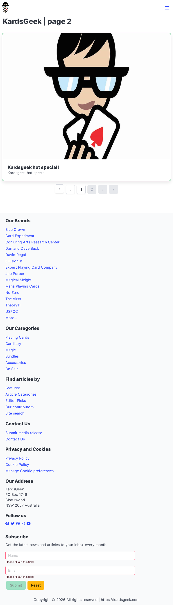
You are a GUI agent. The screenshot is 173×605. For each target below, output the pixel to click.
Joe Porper (14, 273)
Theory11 (12, 305)
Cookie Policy (17, 464)
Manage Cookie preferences (29, 471)
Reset (36, 585)
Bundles (12, 356)
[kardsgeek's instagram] (24, 523)
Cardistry (13, 343)
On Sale (11, 369)
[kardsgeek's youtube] (29, 523)
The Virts (13, 299)
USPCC (11, 311)
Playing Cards (17, 337)
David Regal (15, 254)
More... (11, 317)
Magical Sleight (18, 280)
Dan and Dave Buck (22, 248)
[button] (167, 7)
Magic (10, 350)
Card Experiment (19, 235)
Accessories (15, 362)
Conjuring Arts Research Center (32, 242)
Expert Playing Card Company (31, 267)
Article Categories (20, 394)
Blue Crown (15, 229)
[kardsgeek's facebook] (8, 523)
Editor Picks (15, 400)
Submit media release (23, 433)
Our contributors (19, 407)
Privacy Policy (17, 458)
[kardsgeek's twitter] (13, 523)
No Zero (12, 292)
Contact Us (15, 439)
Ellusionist (14, 261)
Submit (16, 585)
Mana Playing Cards (22, 286)
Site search (14, 413)
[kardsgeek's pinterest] (19, 523)
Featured (12, 388)
